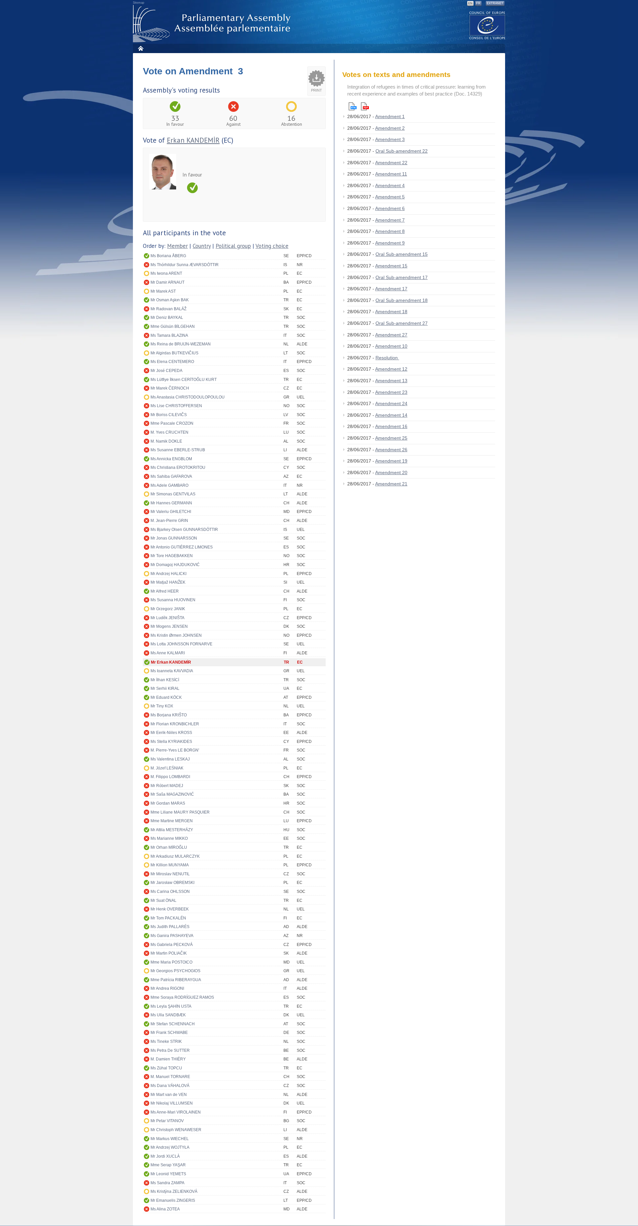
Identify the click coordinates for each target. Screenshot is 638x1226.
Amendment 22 (391, 162)
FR (478, 3)
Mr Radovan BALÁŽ (168, 309)
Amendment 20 (391, 472)
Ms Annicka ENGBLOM (171, 459)
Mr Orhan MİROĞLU (169, 847)
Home (140, 48)
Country (202, 246)
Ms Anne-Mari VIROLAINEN (176, 1112)
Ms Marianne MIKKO (169, 838)
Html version (353, 106)
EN (470, 3)
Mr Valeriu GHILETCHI (171, 511)
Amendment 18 (391, 311)
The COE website (487, 25)
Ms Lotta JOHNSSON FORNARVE (181, 644)
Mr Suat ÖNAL (163, 900)
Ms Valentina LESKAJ (170, 759)
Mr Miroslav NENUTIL (170, 874)
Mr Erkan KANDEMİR (171, 662)
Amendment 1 (390, 116)
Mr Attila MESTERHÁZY (172, 830)
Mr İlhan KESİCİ (165, 680)
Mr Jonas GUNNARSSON (174, 538)
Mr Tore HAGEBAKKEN (172, 555)
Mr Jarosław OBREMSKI (172, 882)
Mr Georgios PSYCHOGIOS (175, 971)
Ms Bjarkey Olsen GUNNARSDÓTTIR (184, 529)
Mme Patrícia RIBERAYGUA (176, 979)
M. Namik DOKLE (166, 441)
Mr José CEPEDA (166, 370)
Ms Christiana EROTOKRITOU (178, 467)
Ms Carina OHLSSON (170, 891)
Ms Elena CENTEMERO (172, 361)
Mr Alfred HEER (165, 591)
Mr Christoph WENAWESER (176, 1129)
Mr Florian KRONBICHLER (175, 724)
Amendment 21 (391, 483)
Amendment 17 (391, 288)
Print (316, 90)
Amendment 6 (390, 208)
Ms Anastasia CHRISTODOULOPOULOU (188, 397)
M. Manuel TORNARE (170, 1076)
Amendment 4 (390, 185)
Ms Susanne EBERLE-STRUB (178, 450)
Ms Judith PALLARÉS (170, 926)
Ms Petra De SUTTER (170, 1050)
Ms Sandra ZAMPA (167, 1183)
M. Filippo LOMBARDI (170, 776)
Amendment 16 (391, 426)
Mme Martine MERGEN (172, 821)
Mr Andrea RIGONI (167, 988)
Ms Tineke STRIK (166, 1041)
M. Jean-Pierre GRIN (169, 520)
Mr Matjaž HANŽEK (168, 582)
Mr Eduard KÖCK (166, 697)
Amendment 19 (391, 461)
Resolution (387, 357)
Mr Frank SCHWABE (169, 1032)
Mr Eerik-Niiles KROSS (171, 732)
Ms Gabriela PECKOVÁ (172, 944)
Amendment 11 (391, 174)
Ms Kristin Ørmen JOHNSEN (176, 635)
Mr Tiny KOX (162, 706)
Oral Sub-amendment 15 (401, 254)
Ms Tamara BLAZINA (169, 335)
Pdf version (365, 106)
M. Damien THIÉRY (168, 1059)
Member (177, 246)
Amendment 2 (390, 128)
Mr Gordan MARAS (168, 803)
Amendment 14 (391, 415)
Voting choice (272, 246)
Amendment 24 (391, 403)
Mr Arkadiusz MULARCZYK (175, 856)
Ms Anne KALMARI (168, 653)
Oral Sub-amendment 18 (401, 300)
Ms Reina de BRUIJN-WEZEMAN (181, 344)
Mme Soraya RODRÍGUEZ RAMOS (182, 997)
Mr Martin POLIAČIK (169, 953)
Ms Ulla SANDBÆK (168, 1015)
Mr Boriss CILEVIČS (169, 414)
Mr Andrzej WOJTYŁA (170, 1147)
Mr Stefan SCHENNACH (173, 1024)
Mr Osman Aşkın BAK (170, 300)
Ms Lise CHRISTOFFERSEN (176, 405)
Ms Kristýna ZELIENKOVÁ (174, 1191)
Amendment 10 (391, 346)
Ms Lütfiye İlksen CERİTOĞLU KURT (184, 379)
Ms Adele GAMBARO (169, 485)
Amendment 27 (391, 334)
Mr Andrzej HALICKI (168, 573)
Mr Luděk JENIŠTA (167, 617)
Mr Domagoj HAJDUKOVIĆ (175, 564)
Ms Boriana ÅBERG (168, 255)
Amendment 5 (390, 196)
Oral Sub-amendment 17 (401, 277)
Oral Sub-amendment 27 (401, 323)
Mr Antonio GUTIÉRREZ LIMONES (182, 547)
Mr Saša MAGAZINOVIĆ (172, 794)
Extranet (495, 3)
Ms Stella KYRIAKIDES (171, 741)
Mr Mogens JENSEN (169, 626)
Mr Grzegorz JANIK (168, 609)
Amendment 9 (390, 243)
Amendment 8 (390, 231)
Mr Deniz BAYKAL (167, 317)
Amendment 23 (391, 392)
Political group (233, 246)
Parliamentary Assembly (213, 23)
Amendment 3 (390, 139)
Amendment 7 (390, 220)
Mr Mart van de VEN (169, 1094)
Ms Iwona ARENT (166, 273)
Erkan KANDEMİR (193, 140)
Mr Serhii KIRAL (165, 688)
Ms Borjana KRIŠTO (169, 715)
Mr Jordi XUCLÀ (165, 1156)
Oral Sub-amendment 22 (401, 151)
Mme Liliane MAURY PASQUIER (180, 812)
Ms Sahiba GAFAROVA (171, 476)
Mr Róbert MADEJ (167, 785)
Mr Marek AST (163, 291)
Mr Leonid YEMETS (168, 1174)
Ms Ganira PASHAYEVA (172, 935)
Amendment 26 (391, 449)
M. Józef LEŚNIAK (167, 768)
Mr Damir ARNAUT (167, 282)
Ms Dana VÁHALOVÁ (170, 1085)
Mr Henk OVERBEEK (170, 909)
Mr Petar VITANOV (167, 1120)
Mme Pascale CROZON (172, 423)
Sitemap (138, 2)
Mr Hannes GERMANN (171, 503)
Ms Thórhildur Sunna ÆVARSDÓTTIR (185, 264)
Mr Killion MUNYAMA (170, 865)
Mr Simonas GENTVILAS (173, 494)
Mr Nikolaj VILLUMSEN (172, 1103)
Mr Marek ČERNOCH (170, 388)
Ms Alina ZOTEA (165, 1209)
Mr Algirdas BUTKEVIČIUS (174, 353)
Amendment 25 (391, 438)
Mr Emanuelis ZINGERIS (173, 1200)
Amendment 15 (391, 265)
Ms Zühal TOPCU (166, 1068)
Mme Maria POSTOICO (171, 962)
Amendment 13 (391, 380)
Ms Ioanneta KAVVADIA (172, 671)
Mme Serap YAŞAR (168, 1165)
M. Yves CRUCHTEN (169, 432)
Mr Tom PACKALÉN (168, 918)
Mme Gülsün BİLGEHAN (173, 326)
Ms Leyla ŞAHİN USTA (171, 1006)
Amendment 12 (391, 369)
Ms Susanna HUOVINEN (173, 600)
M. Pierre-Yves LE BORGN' (175, 750)
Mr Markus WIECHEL (170, 1138)
